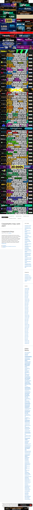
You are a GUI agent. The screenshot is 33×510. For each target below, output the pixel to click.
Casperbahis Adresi (28, 225)
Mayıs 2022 (26, 328)
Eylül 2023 (26, 313)
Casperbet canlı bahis (27, 463)
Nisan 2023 (26, 320)
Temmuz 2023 (27, 316)
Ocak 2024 (26, 308)
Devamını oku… (4, 243)
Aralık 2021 (26, 335)
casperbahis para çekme (27, 423)
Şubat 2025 (26, 292)
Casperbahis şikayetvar (27, 458)
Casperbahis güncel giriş (27, 404)
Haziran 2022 (27, 327)
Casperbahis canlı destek (27, 377)
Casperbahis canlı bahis (27, 371)
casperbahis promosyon (27, 424)
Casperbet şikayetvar (27, 489)
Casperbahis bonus (27, 366)
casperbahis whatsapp (27, 442)
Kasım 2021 (26, 336)
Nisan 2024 (26, 304)
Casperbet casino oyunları (27, 470)
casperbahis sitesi (27, 429)
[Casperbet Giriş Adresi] (5, 217)
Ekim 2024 (26, 296)
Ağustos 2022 (27, 324)
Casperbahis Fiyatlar (28, 257)
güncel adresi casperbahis (27, 494)
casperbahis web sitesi (27, 440)
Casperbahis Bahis (28, 361)
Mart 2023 (26, 321)
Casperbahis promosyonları (27, 428)
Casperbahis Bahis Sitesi (27, 363)
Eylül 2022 (26, 323)
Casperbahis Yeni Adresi (12, 218)
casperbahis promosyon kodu (28, 425)
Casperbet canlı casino (27, 465)
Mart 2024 (26, 305)
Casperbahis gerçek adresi (28, 388)
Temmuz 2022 (27, 325)
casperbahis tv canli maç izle (28, 436)
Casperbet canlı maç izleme (27, 469)
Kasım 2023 (27, 311)
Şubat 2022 (26, 332)
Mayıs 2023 (26, 319)
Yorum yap (4, 247)
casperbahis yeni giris (28, 445)
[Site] (16, 55)
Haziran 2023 (27, 317)
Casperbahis (19, 218)
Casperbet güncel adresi (28, 476)
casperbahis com (26, 386)
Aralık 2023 (26, 309)
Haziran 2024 (27, 301)
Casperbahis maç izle (28, 416)
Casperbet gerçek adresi (27, 473)
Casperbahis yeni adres (28, 443)
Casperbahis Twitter (28, 278)
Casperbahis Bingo (8, 231)
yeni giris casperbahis (27, 499)
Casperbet (27, 459)
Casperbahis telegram (27, 431)
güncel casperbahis (27, 495)
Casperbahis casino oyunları (28, 382)
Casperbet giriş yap (27, 475)
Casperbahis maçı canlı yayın (12, 246)
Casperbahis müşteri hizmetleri (27, 418)
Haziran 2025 (27, 289)
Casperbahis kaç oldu (27, 412)
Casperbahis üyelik (28, 451)
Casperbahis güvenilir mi (27, 407)
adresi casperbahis (27, 352)
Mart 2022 (26, 331)
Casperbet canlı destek (27, 467)
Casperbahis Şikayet (28, 277)
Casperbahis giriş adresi (27, 394)
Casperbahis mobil (27, 417)
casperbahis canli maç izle (27, 369)
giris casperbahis (27, 491)
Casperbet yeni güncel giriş (27, 487)
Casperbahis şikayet (27, 455)
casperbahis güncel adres (27, 399)
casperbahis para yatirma (27, 422)
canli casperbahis (27, 353)
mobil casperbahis (27, 497)
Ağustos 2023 (27, 315)
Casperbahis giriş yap (27, 396)
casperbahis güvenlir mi (28, 408)
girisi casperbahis (26, 492)
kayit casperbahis (28, 496)
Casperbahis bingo (5, 246)
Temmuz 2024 (27, 300)
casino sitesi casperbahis (26, 354)
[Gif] (16, 90)
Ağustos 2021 (27, 340)
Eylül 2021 (26, 339)
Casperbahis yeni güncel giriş (27, 448)
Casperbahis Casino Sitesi (28, 385)
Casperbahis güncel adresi (27, 401)
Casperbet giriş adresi (28, 474)
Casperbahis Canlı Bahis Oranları (27, 373)
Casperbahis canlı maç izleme (28, 380)
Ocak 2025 (26, 293)
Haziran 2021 (27, 343)
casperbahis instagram (27, 409)
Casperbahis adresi (27, 360)
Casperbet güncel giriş (27, 478)
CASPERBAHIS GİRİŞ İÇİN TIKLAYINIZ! (16, 32)
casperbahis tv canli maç (28, 435)
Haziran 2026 (27, 288)
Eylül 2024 (26, 297)
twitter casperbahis (27, 498)
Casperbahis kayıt (27, 410)
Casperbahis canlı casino (27, 375)
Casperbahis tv (28, 433)
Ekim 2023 (26, 312)
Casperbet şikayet (27, 488)
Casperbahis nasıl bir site (27, 421)
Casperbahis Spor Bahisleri (27, 430)
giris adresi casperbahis (27, 490)
